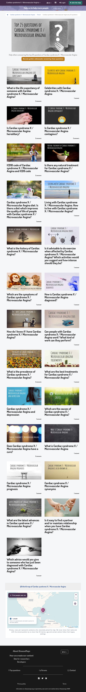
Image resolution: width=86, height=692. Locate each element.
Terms (64, 684)
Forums (44, 670)
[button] (23, 2)
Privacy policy (21, 684)
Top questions (14, 670)
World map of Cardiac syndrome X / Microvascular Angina (44, 586)
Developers (21, 662)
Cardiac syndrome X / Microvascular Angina (22, 15)
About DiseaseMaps (21, 651)
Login (63, 2)
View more (57, 8)
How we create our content (21, 655)
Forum (39, 15)
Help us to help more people (36, 8)
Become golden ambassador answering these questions (43, 59)
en (64, 652)
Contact (72, 670)
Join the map (76, 3)
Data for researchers (21, 659)
